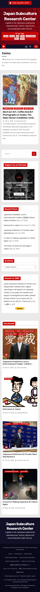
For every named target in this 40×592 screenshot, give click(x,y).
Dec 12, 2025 (10, 413)
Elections (8, 424)
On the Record (25, 424)
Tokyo (22, 36)
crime (18, 331)
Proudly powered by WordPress (13, 547)
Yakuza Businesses (11, 557)
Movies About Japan (10, 334)
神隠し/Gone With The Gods (28, 569)
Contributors (18, 554)
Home (4, 56)
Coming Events (8, 108)
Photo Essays (18, 108)
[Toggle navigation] (26, 46)
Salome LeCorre (22, 460)
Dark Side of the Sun (28, 331)
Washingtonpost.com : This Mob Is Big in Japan (20, 576)
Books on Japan (9, 331)
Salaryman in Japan (12, 225)
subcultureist (21, 121)
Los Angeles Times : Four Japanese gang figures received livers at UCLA (20, 581)
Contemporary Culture (11, 471)
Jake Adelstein (30, 36)
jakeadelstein (22, 413)
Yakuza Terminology (28, 561)
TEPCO (22, 39)
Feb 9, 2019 (9, 121)
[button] (30, 46)
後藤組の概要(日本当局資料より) (20, 565)
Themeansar (20, 550)
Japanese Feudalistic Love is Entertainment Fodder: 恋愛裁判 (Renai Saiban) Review (19, 217)
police (17, 39)
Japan (6, 36)
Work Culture (29, 108)
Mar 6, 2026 (9, 368)
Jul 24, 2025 (9, 460)
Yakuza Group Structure (27, 557)
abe (17, 36)
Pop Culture (22, 334)
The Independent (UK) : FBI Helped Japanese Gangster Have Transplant (20, 586)
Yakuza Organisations (12, 561)
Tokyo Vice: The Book (10, 569)
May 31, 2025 (10, 508)
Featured (15, 424)
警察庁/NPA (20, 572)
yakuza (12, 36)
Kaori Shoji (21, 508)
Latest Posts (28, 554)
